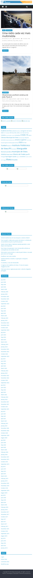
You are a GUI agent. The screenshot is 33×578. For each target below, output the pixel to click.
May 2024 (3, 337)
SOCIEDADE (9, 30)
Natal (8, 154)
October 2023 (4, 354)
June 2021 (3, 414)
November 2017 (5, 514)
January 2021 (4, 426)
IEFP (11, 145)
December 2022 (5, 375)
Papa (14, 40)
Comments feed (5, 561)
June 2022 (3, 387)
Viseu (9, 159)
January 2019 (4, 481)
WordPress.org (4, 564)
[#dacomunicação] (2, 6)
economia (3, 140)
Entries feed (4, 559)
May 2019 (3, 471)
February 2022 (4, 397)
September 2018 (5, 490)
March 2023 (4, 368)
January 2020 (4, 454)
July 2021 (3, 411)
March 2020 (4, 449)
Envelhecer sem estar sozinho (8, 256)
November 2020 (5, 430)
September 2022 (5, 382)
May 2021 (3, 416)
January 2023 (4, 373)
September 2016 (5, 533)
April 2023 (3, 366)
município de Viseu (19, 151)
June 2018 (3, 497)
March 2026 (4, 289)
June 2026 (3, 282)
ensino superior (20, 140)
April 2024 (3, 339)
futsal (8, 145)
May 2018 (3, 500)
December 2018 (5, 483)
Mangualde (22, 148)
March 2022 (4, 394)
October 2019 (4, 461)
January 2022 (4, 399)
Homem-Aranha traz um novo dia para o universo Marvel (15, 238)
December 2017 (5, 512)
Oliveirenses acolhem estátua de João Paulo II (15, 96)
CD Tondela (6, 132)
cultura (29, 135)
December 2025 (5, 296)
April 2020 (3, 447)
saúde (14, 156)
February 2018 (4, 507)
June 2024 (3, 335)
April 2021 (3, 418)
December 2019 (5, 457)
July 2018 (3, 495)
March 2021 (4, 421)
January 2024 (4, 347)
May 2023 (3, 363)
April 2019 (3, 473)
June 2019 (3, 469)
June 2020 (3, 442)
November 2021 (5, 404)
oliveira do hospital (10, 101)
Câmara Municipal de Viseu (9, 137)
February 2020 (4, 452)
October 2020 (4, 433)
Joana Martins (17, 38)
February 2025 (4, 318)
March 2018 (4, 505)
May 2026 (3, 284)
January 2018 (4, 509)
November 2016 (5, 528)
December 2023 (5, 349)
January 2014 (4, 548)
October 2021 (4, 406)
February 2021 (4, 423)
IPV (10, 148)
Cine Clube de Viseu (24, 132)
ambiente (14, 131)
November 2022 (5, 378)
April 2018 (3, 502)
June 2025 (3, 308)
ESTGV (24, 142)
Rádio (17, 40)
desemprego (21, 137)
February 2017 (4, 526)
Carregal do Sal (24, 131)
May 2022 (3, 390)
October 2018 (4, 488)
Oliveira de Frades (19, 154)
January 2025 (4, 320)
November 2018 (5, 485)
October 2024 (4, 327)
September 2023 (5, 356)
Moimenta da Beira (6, 152)
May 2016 (3, 543)
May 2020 (3, 445)
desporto (26, 137)
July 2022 (3, 385)
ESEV (4, 30)
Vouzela (14, 160)
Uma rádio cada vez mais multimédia (16, 34)
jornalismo (4, 40)
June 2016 (3, 540)
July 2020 (3, 440)
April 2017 (3, 521)
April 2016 (3, 545)
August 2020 (4, 438)
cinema (3, 135)
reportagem (8, 156)
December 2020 (5, 428)
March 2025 (4, 315)
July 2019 (3, 466)
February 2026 (4, 291)
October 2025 (4, 301)
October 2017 (4, 517)
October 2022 (4, 380)
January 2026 (4, 294)
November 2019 (5, 459)
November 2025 (5, 299)
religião (19, 101)
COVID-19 (24, 135)
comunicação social (10, 135)
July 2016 (3, 538)
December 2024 (5, 323)
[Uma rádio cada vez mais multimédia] (16, 12)
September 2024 (5, 330)
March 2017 (4, 524)
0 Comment (25, 38)
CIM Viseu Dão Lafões (15, 132)
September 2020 (5, 435)
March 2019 (4, 476)
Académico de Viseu (6, 131)
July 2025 (3, 306)
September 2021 (5, 409)
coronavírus (17, 135)
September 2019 (5, 464)
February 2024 (4, 344)
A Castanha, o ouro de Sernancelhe (10, 262)
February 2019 (4, 478)
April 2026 (3, 287)
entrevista (29, 140)
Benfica (18, 130)
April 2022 (3, 392)
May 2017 (3, 519)
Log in (2, 557)
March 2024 (4, 342)
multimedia (9, 40)
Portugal (3, 156)
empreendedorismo (10, 140)
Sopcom (21, 40)
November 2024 (5, 325)
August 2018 (4, 493)
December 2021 (5, 402)
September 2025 (5, 303)
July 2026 (3, 279)
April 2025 (3, 313)
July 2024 (3, 332)
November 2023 (5, 351)
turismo (22, 156)
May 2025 (3, 311)
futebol (4, 145)
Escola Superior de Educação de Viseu (9, 142)
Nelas (11, 154)
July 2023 (3, 358)
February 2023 (4, 370)
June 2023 (3, 361)
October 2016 (4, 531)
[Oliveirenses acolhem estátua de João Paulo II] (16, 57)
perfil (28, 154)
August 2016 (4, 536)
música (3, 154)
